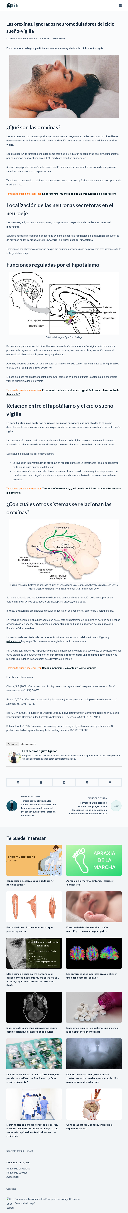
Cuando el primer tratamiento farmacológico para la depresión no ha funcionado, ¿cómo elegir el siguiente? (32, 1078)
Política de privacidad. (18, 1168)
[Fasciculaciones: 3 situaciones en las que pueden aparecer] (34, 906)
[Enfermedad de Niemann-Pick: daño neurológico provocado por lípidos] (94, 906)
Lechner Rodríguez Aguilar (39, 751)
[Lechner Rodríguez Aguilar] (14, 756)
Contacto (11, 1188)
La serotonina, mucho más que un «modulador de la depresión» (79, 193)
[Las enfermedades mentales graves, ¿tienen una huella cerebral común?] (94, 953)
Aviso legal (12, 1176)
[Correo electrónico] (110, 783)
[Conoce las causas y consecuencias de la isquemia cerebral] (94, 1104)
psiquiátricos (13, 641)
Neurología (59, 39)
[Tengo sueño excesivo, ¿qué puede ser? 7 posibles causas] (34, 860)
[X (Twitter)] (41, 783)
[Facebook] (18, 783)
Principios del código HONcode (62, 1199)
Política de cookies (16, 1172)
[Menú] (120, 5)
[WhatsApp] (87, 783)
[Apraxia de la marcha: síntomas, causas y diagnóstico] (94, 860)
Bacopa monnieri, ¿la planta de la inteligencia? (69, 668)
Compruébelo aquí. (25, 1203)
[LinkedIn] (64, 783)
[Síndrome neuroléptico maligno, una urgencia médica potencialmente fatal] (94, 1007)
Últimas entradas (28, 744)
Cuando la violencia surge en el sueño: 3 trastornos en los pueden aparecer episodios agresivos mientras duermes (92, 1078)
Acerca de (12, 744)
